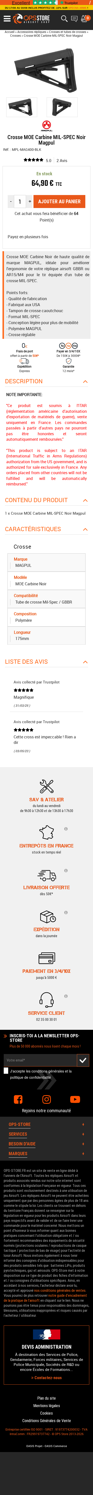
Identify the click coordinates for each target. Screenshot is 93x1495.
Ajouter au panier (59, 202)
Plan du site (46, 1398)
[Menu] (7, 19)
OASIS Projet (34, 1446)
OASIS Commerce (56, 1446)
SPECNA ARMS (77, 7)
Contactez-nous (47, 1377)
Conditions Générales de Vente (46, 1420)
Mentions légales (46, 1405)
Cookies (46, 1413)
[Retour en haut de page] (87, 892)
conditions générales (47, 1070)
